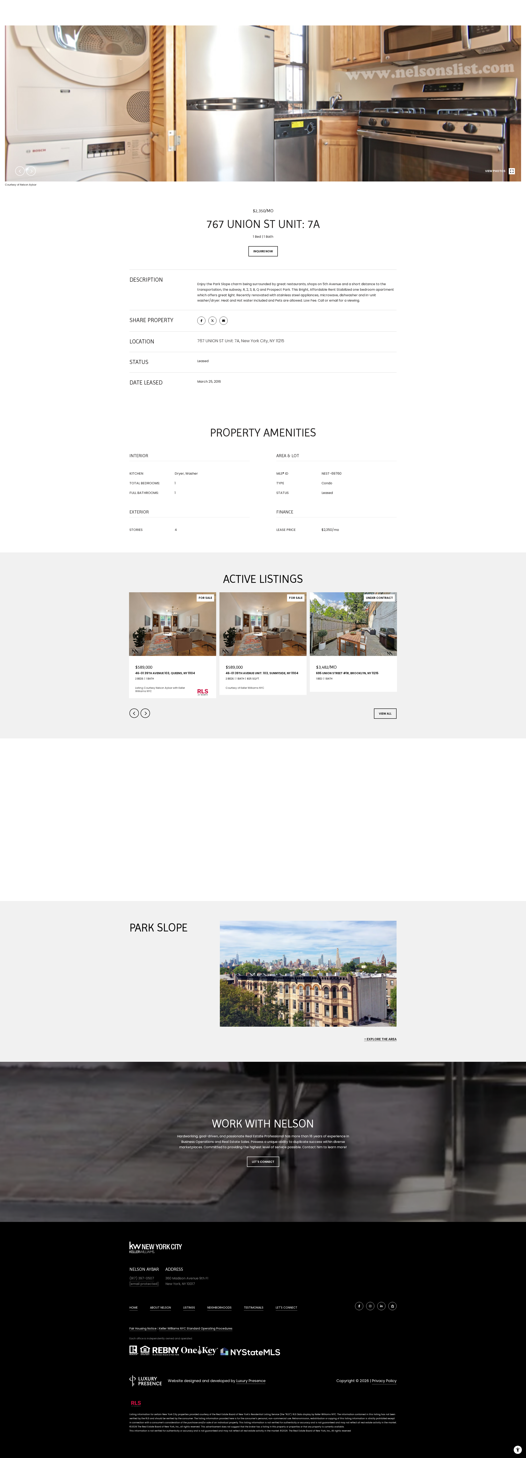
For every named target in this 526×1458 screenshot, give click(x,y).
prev (20, 171)
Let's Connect (263, 1162)
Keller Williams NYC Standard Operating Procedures (195, 1328)
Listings (189, 1307)
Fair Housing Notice (143, 1328)
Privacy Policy (384, 1380)
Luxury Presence (250, 1380)
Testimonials (253, 1307)
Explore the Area (382, 1039)
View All (385, 714)
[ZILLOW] (392, 1306)
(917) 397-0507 (141, 1278)
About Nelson (160, 1307)
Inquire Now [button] (263, 251)
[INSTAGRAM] (370, 1306)
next (31, 171)
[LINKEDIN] (381, 1306)
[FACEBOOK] (359, 1306)
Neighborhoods (219, 1307)
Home (133, 1307)
